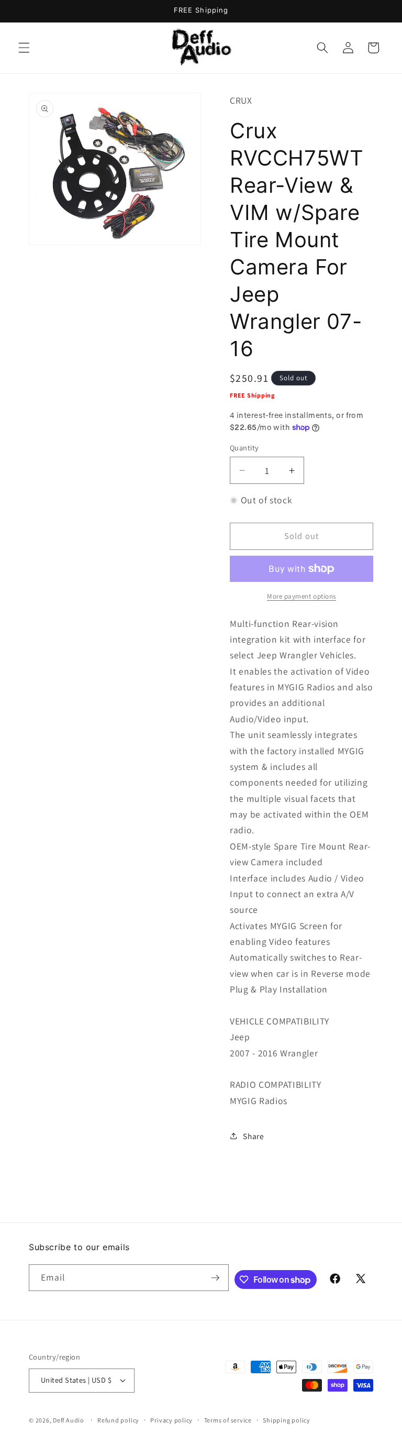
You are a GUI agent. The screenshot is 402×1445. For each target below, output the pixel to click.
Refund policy (118, 1420)
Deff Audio (68, 1420)
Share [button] (253, 1136)
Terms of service (228, 1420)
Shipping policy (286, 1420)
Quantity (244, 448)
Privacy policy (171, 1420)
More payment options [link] (301, 596)
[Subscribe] (215, 1278)
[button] (24, 47)
